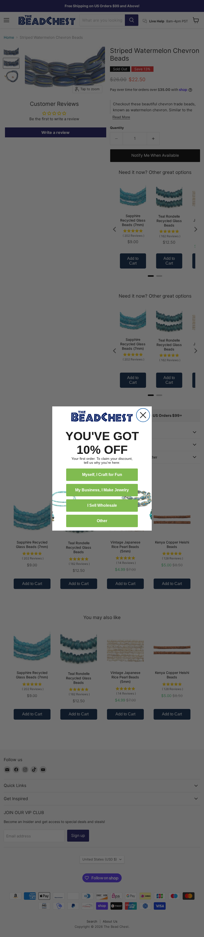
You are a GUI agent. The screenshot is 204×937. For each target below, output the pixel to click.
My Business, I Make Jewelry (102, 490)
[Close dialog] (143, 415)
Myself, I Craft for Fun (102, 474)
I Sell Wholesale (102, 505)
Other (102, 521)
